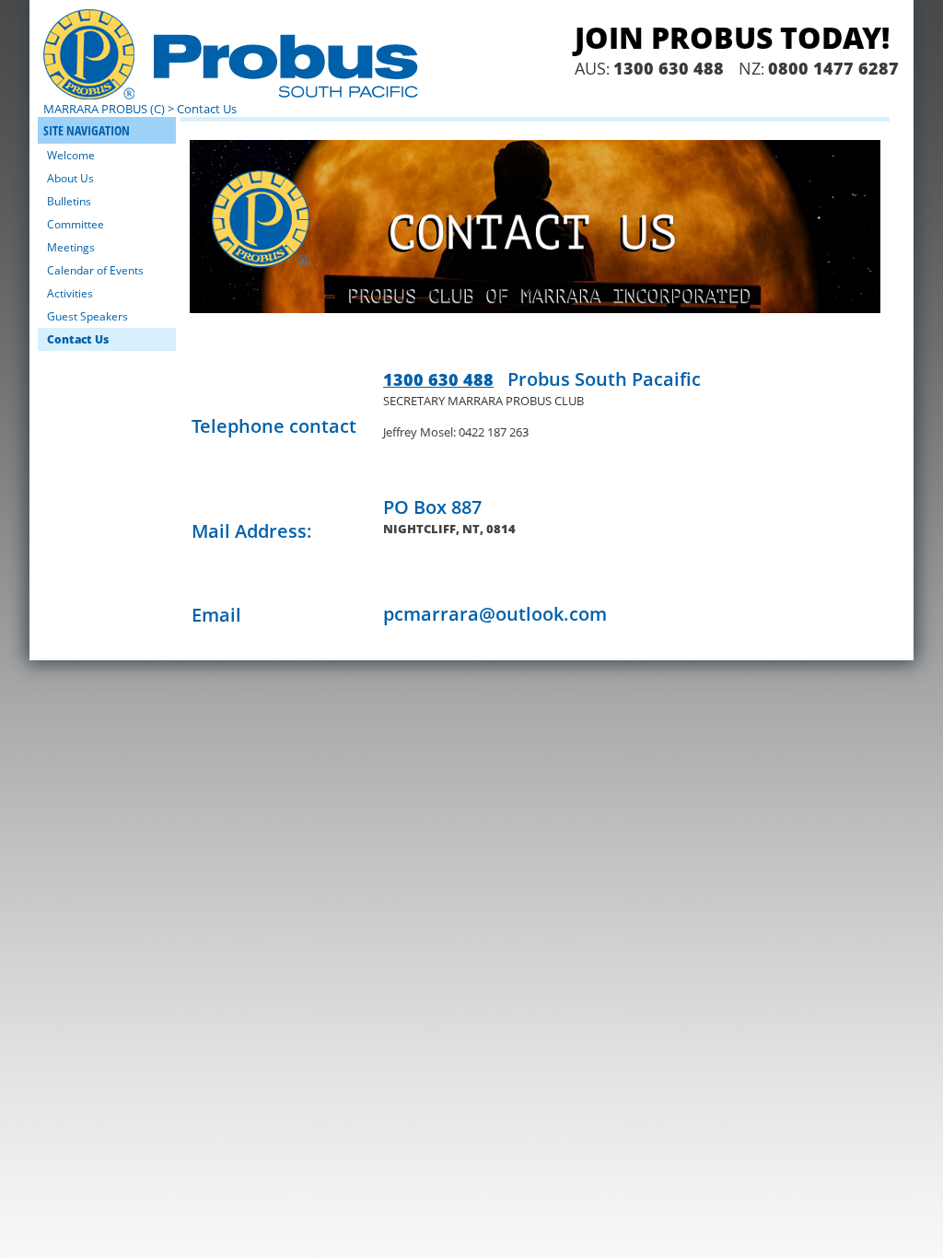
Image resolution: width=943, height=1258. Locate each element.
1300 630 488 (668, 68)
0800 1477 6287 (833, 68)
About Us (70, 178)
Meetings (71, 247)
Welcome (71, 155)
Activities (70, 293)
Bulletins (69, 201)
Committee (75, 224)
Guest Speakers (87, 316)
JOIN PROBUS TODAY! (732, 37)
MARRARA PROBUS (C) (104, 108)
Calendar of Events (95, 270)
